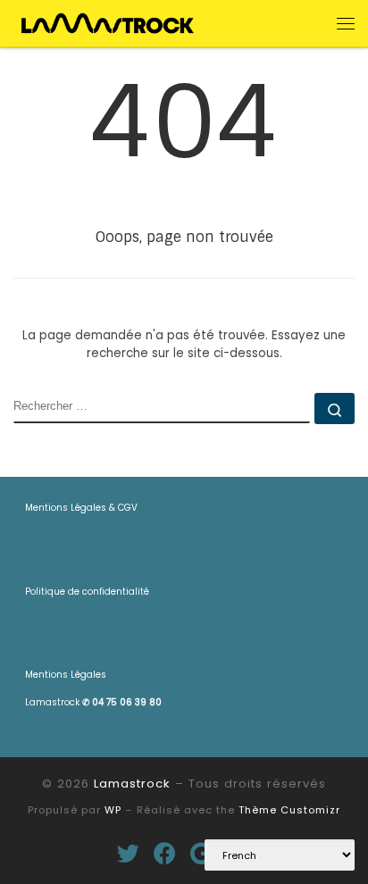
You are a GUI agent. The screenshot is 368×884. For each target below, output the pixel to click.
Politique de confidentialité (87, 591)
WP (113, 810)
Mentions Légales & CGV (81, 507)
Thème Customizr (289, 810)
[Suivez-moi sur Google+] (201, 853)
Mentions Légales (65, 674)
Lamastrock (93, 702)
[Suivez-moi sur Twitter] (128, 853)
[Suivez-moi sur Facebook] (165, 853)
